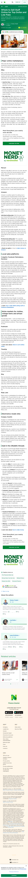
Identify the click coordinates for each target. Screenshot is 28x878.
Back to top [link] (6, 591)
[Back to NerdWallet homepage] (2, 6)
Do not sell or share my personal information (8, 770)
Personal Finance (16, 581)
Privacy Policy (6, 825)
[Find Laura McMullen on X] (10, 637)
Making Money (20, 578)
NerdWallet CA (15, 862)
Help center (18, 727)
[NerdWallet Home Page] (5, 2)
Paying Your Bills (6, 581)
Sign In (18, 2)
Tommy (14, 600)
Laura (14, 635)
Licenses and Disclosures (19, 790)
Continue (13, 875)
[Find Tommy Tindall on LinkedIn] (13, 602)
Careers (5, 731)
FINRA (9, 821)
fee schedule (21, 826)
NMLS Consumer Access (8, 790)
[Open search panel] (12, 2)
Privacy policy (6, 760)
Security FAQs (18, 729)
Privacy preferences (8, 766)
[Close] (26, 865)
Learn (6, 6)
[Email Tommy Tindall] (10, 602)
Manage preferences (14, 871)
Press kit (5, 746)
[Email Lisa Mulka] (10, 622)
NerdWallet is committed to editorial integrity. (12, 49)
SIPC (12, 821)
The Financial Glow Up (7, 575)
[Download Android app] (18, 712)
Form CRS (12, 823)
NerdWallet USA (15, 859)
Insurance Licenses (13, 798)
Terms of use (6, 755)
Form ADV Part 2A (18, 823)
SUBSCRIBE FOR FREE (14, 143)
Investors (5, 748)
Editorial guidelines (8, 737)
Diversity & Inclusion (8, 735)
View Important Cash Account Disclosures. (13, 832)
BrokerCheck (11, 827)
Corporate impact (7, 733)
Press (4, 744)
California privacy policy (7, 763)
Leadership (5, 729)
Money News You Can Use (8, 578)
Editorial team (6, 742)
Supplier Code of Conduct (7, 758)
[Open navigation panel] (2, 2)
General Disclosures (15, 826)
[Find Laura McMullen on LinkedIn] (15, 637)
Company (5, 727)
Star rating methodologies (6, 739)
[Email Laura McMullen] (13, 637)
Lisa (13, 620)
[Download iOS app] (9, 712)
